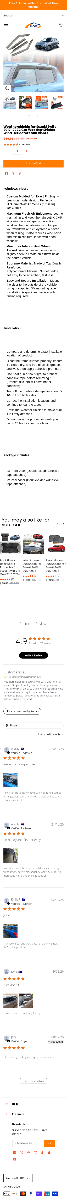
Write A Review (33, 655)
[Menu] (5, 25)
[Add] (26, 151)
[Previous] (6, 62)
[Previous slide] (58, 524)
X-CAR (7, 1186)
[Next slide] (63, 524)
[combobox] (31, 15)
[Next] (61, 62)
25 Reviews (24, 144)
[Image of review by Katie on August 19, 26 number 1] (10, 1001)
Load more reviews (33, 1081)
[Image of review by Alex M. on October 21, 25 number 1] (10, 855)
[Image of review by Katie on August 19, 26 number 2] (26, 1001)
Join (49, 1143)
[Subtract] (8, 151)
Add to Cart (33, 163)
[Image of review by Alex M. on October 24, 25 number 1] (10, 780)
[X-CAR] (33, 25)
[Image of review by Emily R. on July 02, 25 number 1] (10, 931)
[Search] (63, 15)
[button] (61, 25)
